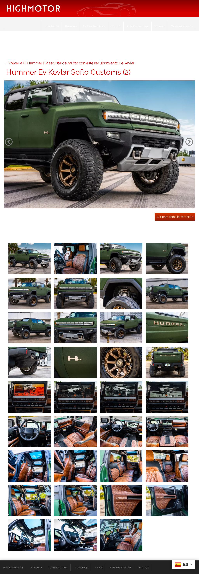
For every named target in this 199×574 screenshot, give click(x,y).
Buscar (159, 26)
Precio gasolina (137, 26)
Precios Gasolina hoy (13, 567)
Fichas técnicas (94, 26)
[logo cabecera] (33, 8)
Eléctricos (52, 26)
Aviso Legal (143, 567)
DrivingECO (36, 567)
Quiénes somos (182, 26)
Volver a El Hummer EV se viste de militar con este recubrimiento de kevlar (71, 63)
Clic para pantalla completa (175, 216)
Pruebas (71, 26)
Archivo (99, 567)
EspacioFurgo (81, 567)
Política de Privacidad (120, 567)
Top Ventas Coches (58, 567)
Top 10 (115, 26)
